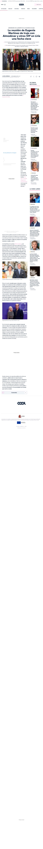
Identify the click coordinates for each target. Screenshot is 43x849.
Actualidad (3, 8)
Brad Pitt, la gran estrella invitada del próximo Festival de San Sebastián (34, 130)
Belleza (10, 8)
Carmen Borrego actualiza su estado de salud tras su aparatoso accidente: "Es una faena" (35, 178)
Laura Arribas (6, 76)
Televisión (34, 8)
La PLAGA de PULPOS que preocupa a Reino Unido (16, 1)
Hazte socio (39, 4)
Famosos (23, 8)
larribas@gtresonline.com (15, 76)
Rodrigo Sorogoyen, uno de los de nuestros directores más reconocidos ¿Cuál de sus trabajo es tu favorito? (35, 154)
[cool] (21, 4)
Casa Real (16, 8)
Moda (28, 8)
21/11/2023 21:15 (5, 77)
